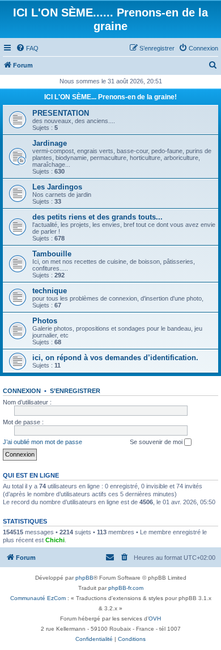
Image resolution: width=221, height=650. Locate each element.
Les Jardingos (57, 187)
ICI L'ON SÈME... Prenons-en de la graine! (110, 97)
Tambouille (51, 254)
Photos (44, 320)
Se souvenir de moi (157, 441)
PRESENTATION (60, 113)
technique (49, 290)
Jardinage (49, 143)
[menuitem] (27, 48)
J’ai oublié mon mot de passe (42, 441)
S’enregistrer (75, 390)
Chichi (55, 540)
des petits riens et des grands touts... (97, 217)
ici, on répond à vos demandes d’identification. (115, 357)
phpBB (84, 578)
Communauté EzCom (38, 598)
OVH (154, 618)
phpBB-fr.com (125, 588)
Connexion (22, 390)
